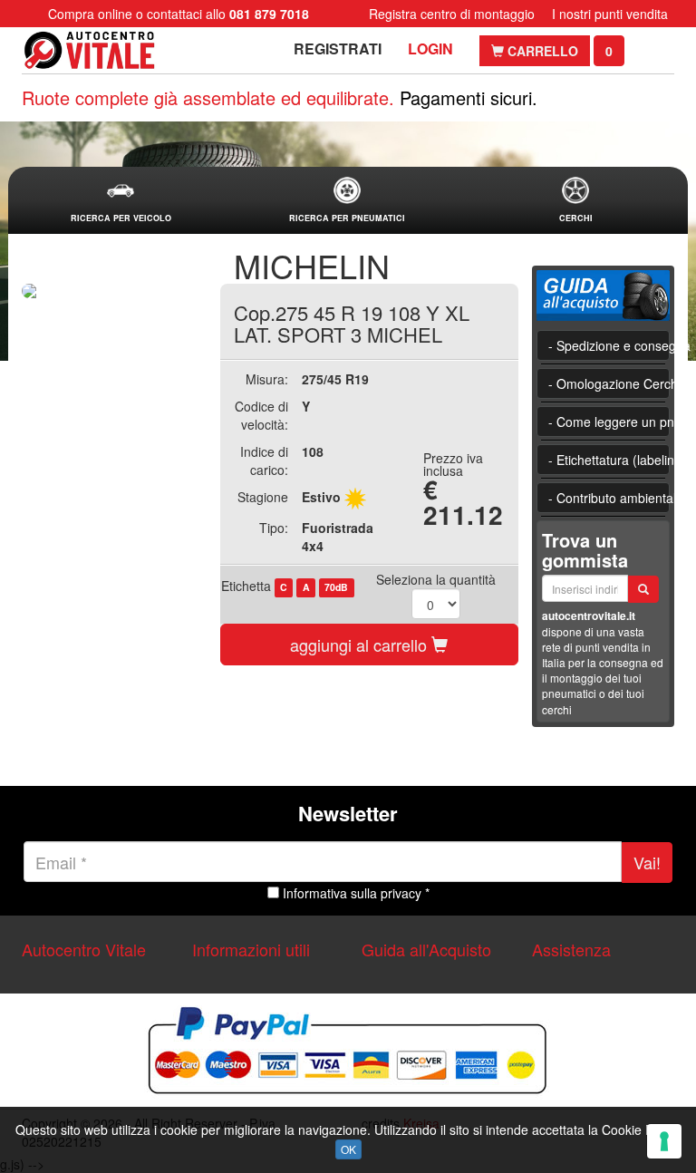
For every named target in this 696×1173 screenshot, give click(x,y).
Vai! (647, 862)
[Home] (90, 50)
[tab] (120, 201)
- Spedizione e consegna (609, 345)
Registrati (338, 48)
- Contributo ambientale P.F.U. (609, 498)
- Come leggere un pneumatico (609, 421)
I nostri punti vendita (610, 14)
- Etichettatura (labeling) (609, 460)
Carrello (541, 51)
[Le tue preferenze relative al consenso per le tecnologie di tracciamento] (664, 1141)
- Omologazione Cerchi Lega (609, 383)
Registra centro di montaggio (452, 14)
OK (348, 1149)
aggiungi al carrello (360, 644)
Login (430, 48)
